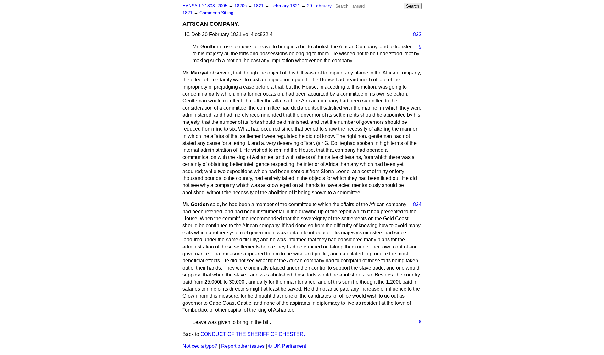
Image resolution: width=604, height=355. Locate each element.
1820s (241, 5)
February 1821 (286, 5)
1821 (259, 5)
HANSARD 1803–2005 (204, 5)
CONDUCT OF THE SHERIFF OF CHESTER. (252, 334)
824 (417, 204)
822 (417, 34)
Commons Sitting (216, 12)
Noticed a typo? (199, 346)
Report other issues (243, 346)
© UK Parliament (287, 346)
